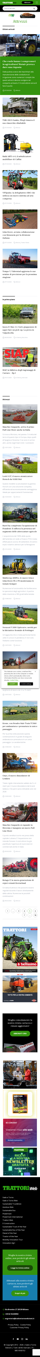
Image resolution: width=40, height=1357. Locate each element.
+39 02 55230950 (11, 1314)
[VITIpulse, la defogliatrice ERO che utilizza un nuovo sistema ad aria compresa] (20, 180)
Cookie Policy (25, 1325)
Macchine (25, 337)
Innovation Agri (9, 1243)
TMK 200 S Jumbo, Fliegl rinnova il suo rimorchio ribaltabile (19, 121)
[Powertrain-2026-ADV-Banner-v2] (20, 1075)
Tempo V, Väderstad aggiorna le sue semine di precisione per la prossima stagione (20, 274)
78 (35, 915)
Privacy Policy (13, 1325)
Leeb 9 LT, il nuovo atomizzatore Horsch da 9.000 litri (18, 477)
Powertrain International (13, 1217)
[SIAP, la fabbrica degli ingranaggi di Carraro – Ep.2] (20, 357)
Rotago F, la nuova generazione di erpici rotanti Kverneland (18, 881)
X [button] (35, 671)
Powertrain (7, 1214)
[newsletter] (20, 1162)
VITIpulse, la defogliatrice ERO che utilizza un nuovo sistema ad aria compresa (19, 195)
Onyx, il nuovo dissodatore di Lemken (16, 777)
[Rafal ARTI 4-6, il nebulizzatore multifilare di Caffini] (20, 143)
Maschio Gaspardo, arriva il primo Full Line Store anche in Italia (18, 428)
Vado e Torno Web (10, 1200)
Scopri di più (20, 1293)
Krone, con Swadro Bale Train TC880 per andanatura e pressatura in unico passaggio (20, 726)
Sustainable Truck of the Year (14, 1227)
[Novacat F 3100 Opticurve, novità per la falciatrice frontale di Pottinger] (20, 614)
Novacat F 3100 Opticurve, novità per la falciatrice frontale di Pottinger (20, 629)
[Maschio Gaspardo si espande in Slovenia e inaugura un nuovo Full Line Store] (20, 812)
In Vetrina (18, 337)
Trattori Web (8, 1220)
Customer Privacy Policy (19, 1327)
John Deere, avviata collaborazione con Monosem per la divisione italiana (19, 235)
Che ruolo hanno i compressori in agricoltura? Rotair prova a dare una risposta (19, 64)
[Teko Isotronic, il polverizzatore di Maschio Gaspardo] (20, 661)
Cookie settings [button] (26, 684)
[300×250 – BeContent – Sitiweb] (20, 1133)
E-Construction (9, 1223)
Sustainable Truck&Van (12, 1204)
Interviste (25, 378)
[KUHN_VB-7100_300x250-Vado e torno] (20, 987)
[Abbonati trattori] (20, 1104)
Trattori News (25, 242)
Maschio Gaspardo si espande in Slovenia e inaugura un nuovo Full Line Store (19, 828)
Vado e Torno (8, 1197)
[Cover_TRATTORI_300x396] (20, 949)
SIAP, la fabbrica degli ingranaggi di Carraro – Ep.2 (19, 371)
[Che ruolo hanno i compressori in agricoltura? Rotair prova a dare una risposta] (20, 45)
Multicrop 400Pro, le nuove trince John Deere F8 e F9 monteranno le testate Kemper (18, 581)
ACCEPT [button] (12, 684)
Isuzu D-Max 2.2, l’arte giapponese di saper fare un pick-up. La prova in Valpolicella (20, 330)
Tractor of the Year (10, 1236)
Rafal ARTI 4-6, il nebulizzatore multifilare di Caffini (17, 158)
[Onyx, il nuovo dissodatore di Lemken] (20, 762)
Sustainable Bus (9, 1210)
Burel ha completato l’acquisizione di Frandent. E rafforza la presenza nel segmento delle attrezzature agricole (20, 528)
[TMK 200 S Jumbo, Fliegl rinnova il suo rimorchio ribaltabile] (20, 107)
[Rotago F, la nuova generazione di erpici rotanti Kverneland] (20, 867)
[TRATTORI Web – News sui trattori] (9, 2)
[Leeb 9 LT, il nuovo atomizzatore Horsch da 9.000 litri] (20, 463)
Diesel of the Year (10, 1233)
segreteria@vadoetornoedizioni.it (19, 1318)
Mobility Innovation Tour (13, 1240)
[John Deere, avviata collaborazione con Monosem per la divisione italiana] (20, 219)
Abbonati (27, 2)
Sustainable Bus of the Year (14, 1230)
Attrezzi (18, 90)
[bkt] (20, 15)
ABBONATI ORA (20, 1033)
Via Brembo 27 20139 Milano (16, 1309)
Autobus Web (8, 1207)
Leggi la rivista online (20, 1268)
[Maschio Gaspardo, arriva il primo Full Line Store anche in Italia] (20, 414)
